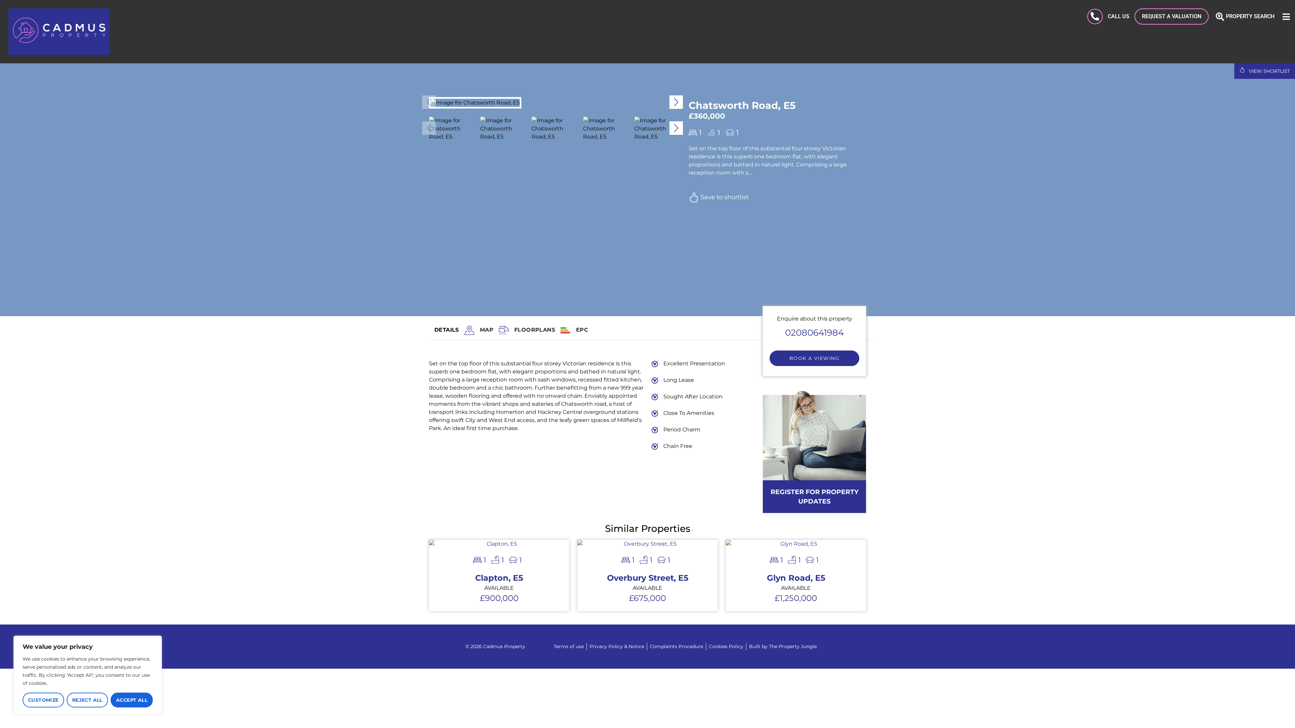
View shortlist (1268, 71)
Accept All (131, 700)
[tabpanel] (592, 409)
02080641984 (814, 332)
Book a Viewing (814, 358)
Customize (43, 700)
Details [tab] (446, 330)
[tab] (486, 330)
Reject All (87, 700)
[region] (87, 675)
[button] (676, 102)
